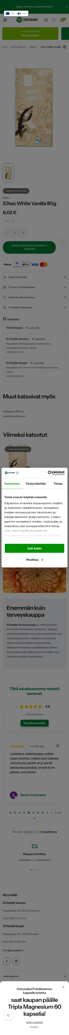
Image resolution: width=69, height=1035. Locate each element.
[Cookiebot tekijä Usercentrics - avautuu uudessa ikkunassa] (49, 473)
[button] (16, 13)
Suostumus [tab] (12, 483)
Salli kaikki (34, 548)
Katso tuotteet (34, 1022)
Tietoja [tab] (58, 483)
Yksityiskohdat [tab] (36, 483)
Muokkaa (32, 559)
